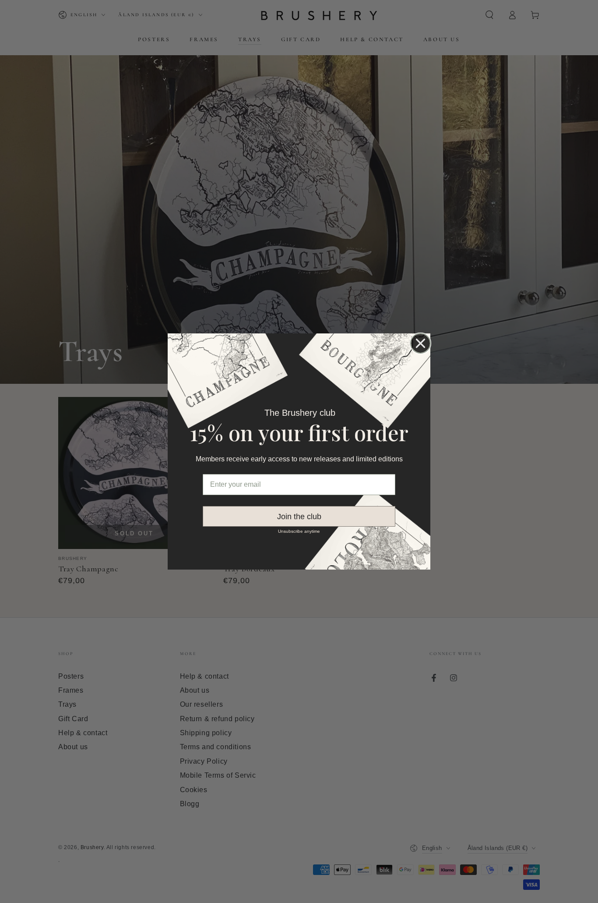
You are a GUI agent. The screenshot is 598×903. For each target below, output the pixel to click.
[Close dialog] (420, 343)
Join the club (299, 516)
